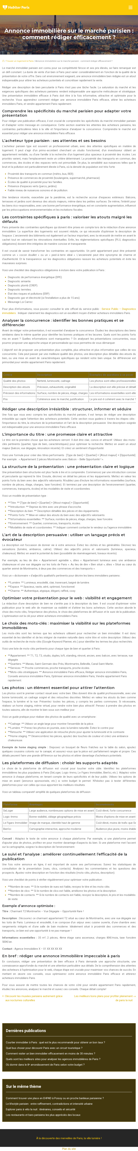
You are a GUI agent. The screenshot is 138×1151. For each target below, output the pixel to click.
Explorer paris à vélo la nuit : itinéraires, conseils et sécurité (40, 1109)
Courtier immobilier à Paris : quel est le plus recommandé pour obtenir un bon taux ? (55, 1042)
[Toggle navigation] (130, 7)
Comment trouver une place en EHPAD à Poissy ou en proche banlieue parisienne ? (55, 1098)
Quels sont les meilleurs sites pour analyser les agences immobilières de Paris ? (53, 1059)
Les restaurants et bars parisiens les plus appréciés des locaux (43, 1115)
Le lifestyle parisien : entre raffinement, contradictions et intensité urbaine (49, 1103)
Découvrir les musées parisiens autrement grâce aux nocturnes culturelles (34, 998)
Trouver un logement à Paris (19, 61)
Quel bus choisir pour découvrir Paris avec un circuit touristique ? (44, 1048)
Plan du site (69, 1148)
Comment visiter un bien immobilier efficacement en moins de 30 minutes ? (50, 1053)
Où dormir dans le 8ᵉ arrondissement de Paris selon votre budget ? (45, 1064)
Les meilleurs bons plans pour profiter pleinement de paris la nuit (103, 998)
